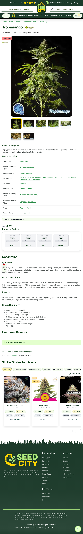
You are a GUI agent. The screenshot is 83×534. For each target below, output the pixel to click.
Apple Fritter (44, 405)
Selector (45, 15)
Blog (60, 15)
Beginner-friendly (34, 369)
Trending (68, 369)
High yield (47, 369)
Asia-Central (24, 177)
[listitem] (16, 124)
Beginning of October (28, 202)
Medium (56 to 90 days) (29, 195)
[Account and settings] (6, 16)
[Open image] (41, 76)
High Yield (26, 9)
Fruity (22, 213)
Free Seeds (54, 15)
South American (34, 180)
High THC (17, 9)
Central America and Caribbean (42, 177)
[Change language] (4, 264)
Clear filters (76, 373)
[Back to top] (78, 529)
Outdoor (29, 188)
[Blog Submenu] (63, 15)
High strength (57, 369)
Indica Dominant (26, 174)
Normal (23, 183)
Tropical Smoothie (72, 405)
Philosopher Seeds (9, 33)
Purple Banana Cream (15, 405)
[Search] (52, 9)
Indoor (22, 188)
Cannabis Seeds (33, 15)
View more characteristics (13, 219)
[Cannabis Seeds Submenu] (40, 15)
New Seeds (9, 9)
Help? (68, 15)
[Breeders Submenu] (26, 15)
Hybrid (57, 177)
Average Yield (25, 208)
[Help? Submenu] (71, 15)
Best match (6, 369)
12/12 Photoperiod (24, 33)
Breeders (22, 15)
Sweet (27, 213)
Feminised (36, 33)
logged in (15, 355)
